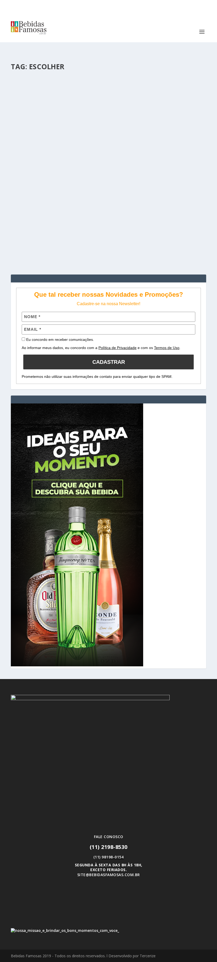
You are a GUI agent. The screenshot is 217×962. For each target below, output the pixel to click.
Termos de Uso (166, 348)
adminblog (30, 207)
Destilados (72, 207)
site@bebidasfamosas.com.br (108, 874)
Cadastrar (108, 362)
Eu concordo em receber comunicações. (59, 339)
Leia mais (28, 251)
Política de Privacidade (117, 348)
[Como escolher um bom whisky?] (108, 132)
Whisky (87, 207)
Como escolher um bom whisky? (55, 199)
